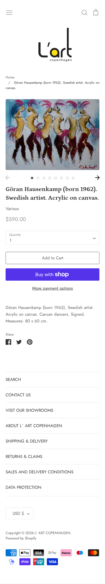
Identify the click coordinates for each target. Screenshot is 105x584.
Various (12, 209)
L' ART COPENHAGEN (52, 533)
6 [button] (61, 178)
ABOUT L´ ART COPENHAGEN (34, 426)
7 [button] (67, 178)
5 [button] (55, 178)
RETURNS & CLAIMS (24, 456)
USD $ (18, 513)
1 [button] (32, 178)
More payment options (52, 288)
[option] (52, 134)
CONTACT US (18, 395)
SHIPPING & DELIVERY (27, 441)
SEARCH (13, 379)
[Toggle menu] (9, 12)
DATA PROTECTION (23, 487)
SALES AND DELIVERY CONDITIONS (39, 472)
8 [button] (73, 178)
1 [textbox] (10, 240)
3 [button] (44, 178)
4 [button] (49, 178)
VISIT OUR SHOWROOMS (29, 410)
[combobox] (52, 238)
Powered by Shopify (21, 538)
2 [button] (38, 178)
